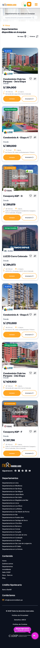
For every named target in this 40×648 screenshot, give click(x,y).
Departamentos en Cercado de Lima (14, 535)
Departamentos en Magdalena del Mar (15, 500)
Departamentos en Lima (10, 483)
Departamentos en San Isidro (12, 497)
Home (4, 561)
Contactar (12, 99)
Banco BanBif (7, 589)
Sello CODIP (6, 572)
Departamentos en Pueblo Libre (13, 517)
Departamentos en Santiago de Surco (15, 520)
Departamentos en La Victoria (12, 549)
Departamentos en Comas (11, 529)
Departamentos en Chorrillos (12, 523)
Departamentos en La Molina (12, 509)
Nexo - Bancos (7, 575)
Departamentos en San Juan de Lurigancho (17, 543)
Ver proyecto (28, 99)
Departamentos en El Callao (11, 546)
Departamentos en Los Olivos (12, 506)
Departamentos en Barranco (12, 526)
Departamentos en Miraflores (12, 486)
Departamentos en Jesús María (12, 494)
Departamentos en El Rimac (11, 540)
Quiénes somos (7, 563)
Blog (3, 578)
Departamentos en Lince (10, 503)
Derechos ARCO (20, 620)
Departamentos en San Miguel (12, 491)
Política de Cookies (20, 624)
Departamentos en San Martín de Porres (15, 512)
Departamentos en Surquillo (11, 532)
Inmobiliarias (6, 569)
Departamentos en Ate (10, 514)
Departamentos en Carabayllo (12, 538)
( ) (29, 4)
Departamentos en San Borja (12, 488)
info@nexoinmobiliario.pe (14, 600)
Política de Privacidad (20, 615)
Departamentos (7, 566)
